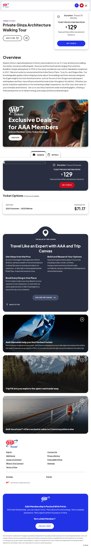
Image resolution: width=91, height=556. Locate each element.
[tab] (38, 154)
